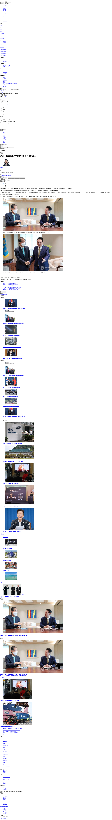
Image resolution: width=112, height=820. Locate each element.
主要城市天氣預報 (6, 65)
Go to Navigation (9, 0)
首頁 (4, 77)
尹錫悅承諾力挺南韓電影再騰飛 (9, 283)
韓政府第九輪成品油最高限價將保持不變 (11, 730)
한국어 (4, 797)
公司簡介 (5, 78)
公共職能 (5, 80)
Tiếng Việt (5, 804)
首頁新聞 (2, 677)
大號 (5, 186)
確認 (1, 152)
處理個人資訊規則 (4, 806)
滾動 (1, 25)
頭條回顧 (2, 47)
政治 (1, 27)
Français (4, 803)
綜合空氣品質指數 (4, 104)
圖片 (1, 40)
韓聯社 (1, 92)
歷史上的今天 (3, 55)
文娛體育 (2, 33)
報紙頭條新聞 (3, 53)
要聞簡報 (5, 772)
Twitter (4, 19)
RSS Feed (5, 21)
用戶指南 (5, 86)
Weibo (4, 16)
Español (4, 801)
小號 (5, 183)
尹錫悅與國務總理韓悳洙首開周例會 (10, 284)
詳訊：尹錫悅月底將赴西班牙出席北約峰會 (12, 288)
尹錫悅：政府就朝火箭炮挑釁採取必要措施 (12, 287)
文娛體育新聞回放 (6, 766)
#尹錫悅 (2, 90)
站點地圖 (5, 73)
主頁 (1, 734)
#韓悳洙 (5, 90)
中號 (5, 185)
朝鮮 (1, 35)
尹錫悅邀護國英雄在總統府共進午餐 (10, 289)
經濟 (1, 29)
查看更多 (4, 96)
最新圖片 (5, 41)
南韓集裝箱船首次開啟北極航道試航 (7, 726)
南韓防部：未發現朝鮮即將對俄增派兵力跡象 (9, 700)
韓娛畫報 (5, 42)
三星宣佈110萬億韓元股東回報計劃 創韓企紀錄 (12, 728)
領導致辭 (5, 81)
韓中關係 (2, 38)
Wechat (4, 17)
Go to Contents (3, 0)
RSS (3, 70)
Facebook (4, 18)
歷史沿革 (5, 82)
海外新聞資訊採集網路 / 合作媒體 (10, 83)
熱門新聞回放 (3, 49)
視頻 (1, 44)
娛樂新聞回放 (3, 51)
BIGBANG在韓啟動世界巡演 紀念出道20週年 (9, 596)
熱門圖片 (2, 534)
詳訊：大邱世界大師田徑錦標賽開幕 (10, 732)
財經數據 (5, 61)
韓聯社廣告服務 (6, 66)
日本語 (4, 799)
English (4, 798)
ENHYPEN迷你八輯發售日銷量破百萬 (10, 731)
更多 (1, 533)
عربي (4, 800)
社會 (1, 31)
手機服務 (5, 72)
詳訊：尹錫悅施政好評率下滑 (9, 285)
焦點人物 (5, 59)
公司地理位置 (5, 84)
